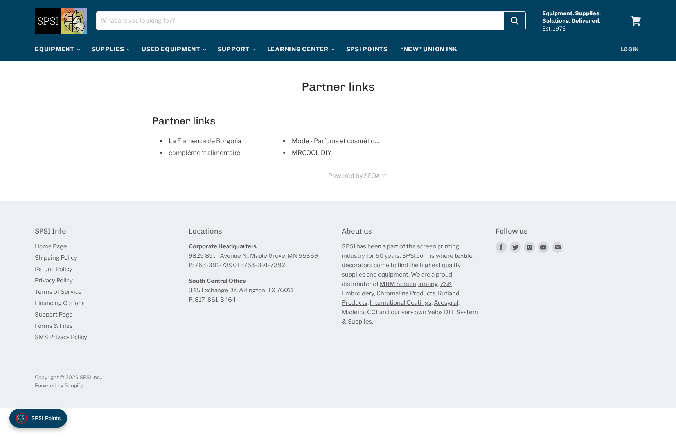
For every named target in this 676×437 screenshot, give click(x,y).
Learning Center (298, 49)
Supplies (109, 49)
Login (630, 49)
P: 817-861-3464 (212, 299)
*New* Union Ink (429, 49)
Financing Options (60, 303)
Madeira (353, 312)
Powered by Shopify (59, 385)
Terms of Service (58, 291)
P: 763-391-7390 (213, 265)
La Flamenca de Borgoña (205, 141)
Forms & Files (54, 325)
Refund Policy (53, 269)
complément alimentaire (204, 152)
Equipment (55, 49)
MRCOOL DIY (312, 152)
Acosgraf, (447, 302)
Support (234, 49)
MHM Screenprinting (409, 284)
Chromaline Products (405, 293)
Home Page (51, 246)
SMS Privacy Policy (61, 337)
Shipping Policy (56, 257)
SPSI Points (367, 49)
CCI (372, 312)
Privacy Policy (54, 280)
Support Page (54, 314)
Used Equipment (171, 49)
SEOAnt (375, 176)
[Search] (514, 21)
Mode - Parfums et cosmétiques (338, 141)
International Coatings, (401, 302)
